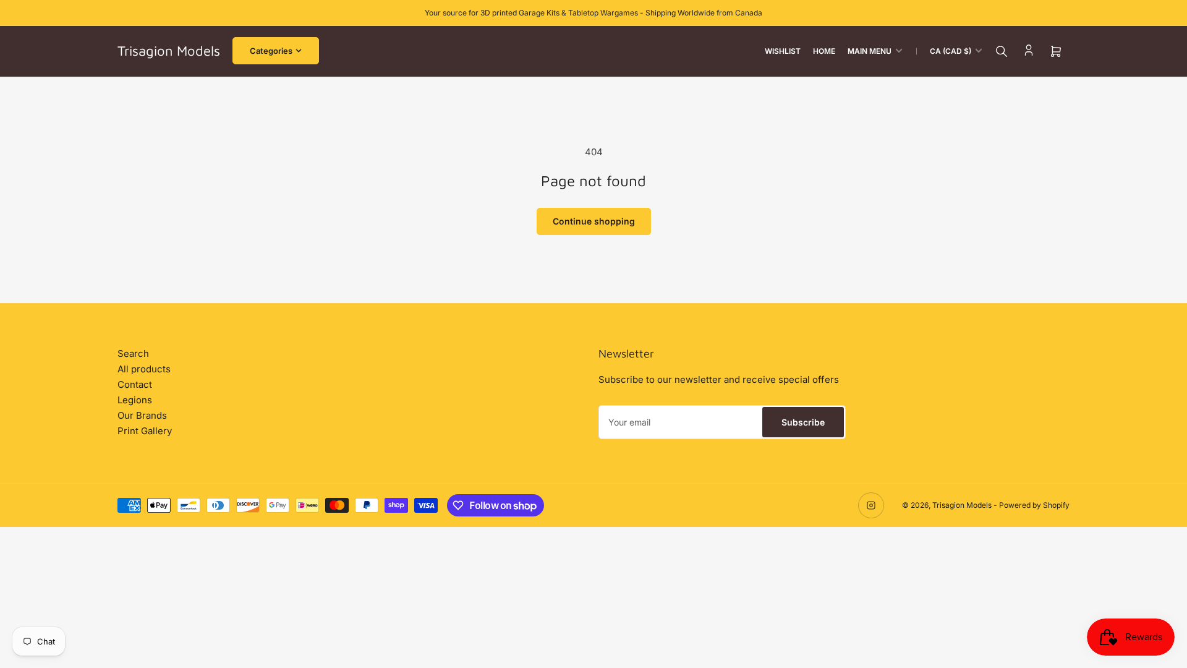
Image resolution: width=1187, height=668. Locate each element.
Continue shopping (594, 221)
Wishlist (783, 51)
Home (824, 51)
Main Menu (869, 51)
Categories (271, 51)
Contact (134, 384)
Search (133, 353)
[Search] (1001, 51)
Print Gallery (144, 431)
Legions (134, 400)
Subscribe (803, 422)
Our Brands (142, 415)
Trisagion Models (962, 505)
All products (144, 369)
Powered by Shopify (1034, 505)
